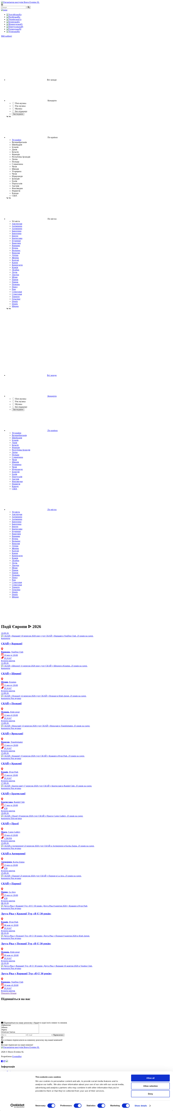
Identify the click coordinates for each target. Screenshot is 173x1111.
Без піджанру (21, 407)
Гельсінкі (16, 299)
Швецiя (15, 462)
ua (6, 10)
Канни (15, 262)
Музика (18, 404)
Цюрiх (15, 301)
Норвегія (16, 484)
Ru (19, 17)
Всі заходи (52, 375)
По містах (52, 509)
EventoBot (16, 1056)
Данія (14, 442)
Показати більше (8, 993)
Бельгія (15, 445)
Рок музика (20, 401)
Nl (20, 29)
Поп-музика (20, 399)
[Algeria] (20, 1030)
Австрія (15, 479)
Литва (15, 452)
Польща (15, 455)
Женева (15, 258)
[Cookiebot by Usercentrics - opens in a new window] (17, 1106)
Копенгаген (17, 265)
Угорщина (16, 464)
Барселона (16, 231)
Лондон (15, 275)
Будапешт (16, 241)
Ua (20, 19)
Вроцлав (16, 253)
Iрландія (15, 472)
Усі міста (16, 512)
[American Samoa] (20, 1032)
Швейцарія (17, 438)
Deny (150, 1094)
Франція (16, 447)
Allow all (150, 1078)
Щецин (15, 306)
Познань (16, 284)
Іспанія (15, 440)
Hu (18, 31)
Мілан (15, 277)
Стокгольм (17, 292)
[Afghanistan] (20, 1025)
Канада (15, 486)
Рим (14, 289)
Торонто (16, 296)
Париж (15, 279)
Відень (15, 248)
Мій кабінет (6, 36)
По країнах (52, 430)
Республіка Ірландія (21, 450)
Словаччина (17, 457)
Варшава (16, 245)
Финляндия (17, 481)
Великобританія (19, 435)
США (14, 489)
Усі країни (16, 140)
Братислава (17, 238)
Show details (141, 1106)
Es (19, 22)
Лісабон (15, 270)
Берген (15, 236)
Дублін (15, 255)
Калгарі (15, 260)
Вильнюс (16, 250)
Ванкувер (16, 243)
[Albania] (20, 1027)
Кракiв (15, 267)
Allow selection (150, 1086)
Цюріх (15, 304)
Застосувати (18, 114)
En (20, 14)
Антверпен (17, 226)
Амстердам (17, 224)
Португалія (17, 476)
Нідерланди (17, 469)
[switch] (77, 1105)
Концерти (52, 396)
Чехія (14, 459)
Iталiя (14, 474)
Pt (22, 26)
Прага (14, 287)
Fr (22, 24)
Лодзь (14, 272)
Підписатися (58, 1035)
